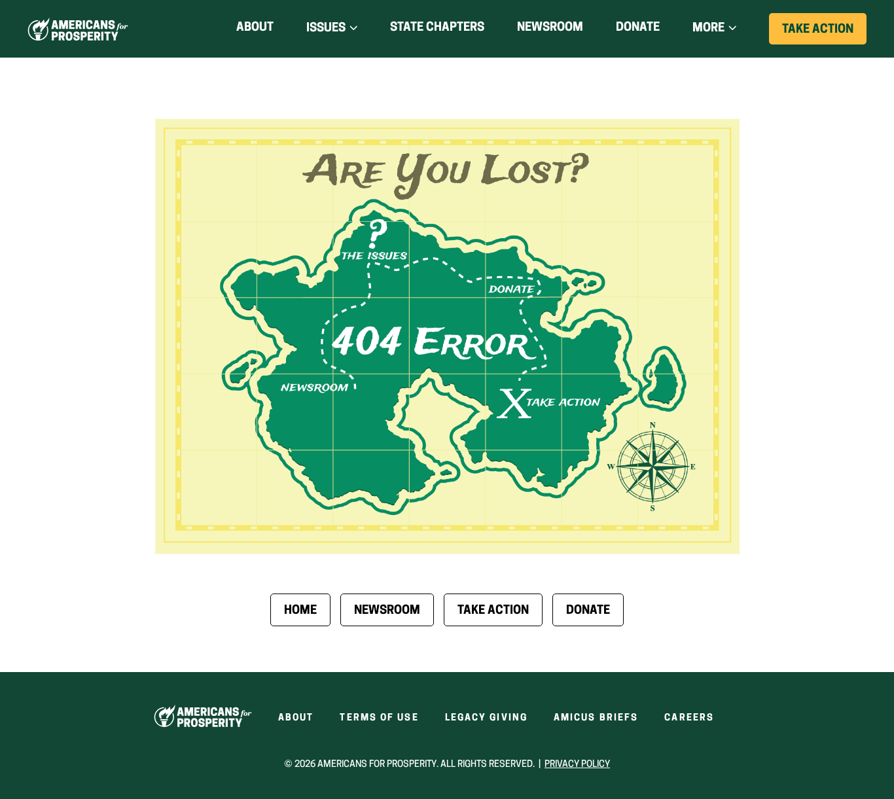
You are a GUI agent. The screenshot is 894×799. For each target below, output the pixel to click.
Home (300, 611)
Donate (638, 30)
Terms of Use (379, 718)
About (255, 28)
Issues (326, 29)
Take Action (824, 34)
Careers (689, 718)
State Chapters (437, 28)
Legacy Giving (486, 718)
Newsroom (550, 28)
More (708, 29)
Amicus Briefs (596, 718)
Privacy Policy (577, 765)
